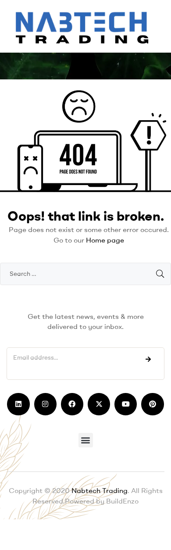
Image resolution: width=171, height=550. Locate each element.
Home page (105, 240)
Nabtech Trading (99, 490)
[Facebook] (72, 404)
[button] (85, 440)
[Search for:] (85, 273)
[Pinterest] (152, 404)
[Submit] (148, 359)
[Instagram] (45, 404)
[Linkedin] (18, 404)
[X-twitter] (99, 404)
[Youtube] (125, 404)
